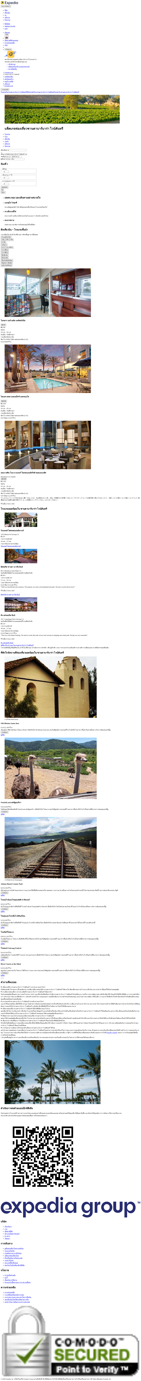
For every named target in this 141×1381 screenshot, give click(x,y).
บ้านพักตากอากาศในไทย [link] (13, 1253)
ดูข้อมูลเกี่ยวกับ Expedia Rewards (19, 66)
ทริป (6, 45)
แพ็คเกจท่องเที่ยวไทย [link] (12, 1255)
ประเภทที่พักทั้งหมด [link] (11, 1263)
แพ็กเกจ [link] (7, 84)
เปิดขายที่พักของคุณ (11, 40)
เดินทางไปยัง (5, 154)
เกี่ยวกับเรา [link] (8, 1226)
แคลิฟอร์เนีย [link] (9, 76)
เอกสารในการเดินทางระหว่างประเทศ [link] (17, 1302)
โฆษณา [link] (7, 1238)
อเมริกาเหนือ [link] (9, 81)
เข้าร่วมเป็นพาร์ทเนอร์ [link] (12, 1234)
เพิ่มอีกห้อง (5, 187)
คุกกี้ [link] (6, 1277)
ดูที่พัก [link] (3, 735)
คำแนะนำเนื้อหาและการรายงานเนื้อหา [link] (18, 1282)
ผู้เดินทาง (4, 159)
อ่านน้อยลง (5, 732)
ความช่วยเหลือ (10, 43)
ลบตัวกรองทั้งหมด (7, 265)
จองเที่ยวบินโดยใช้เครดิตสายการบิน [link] (17, 1299)
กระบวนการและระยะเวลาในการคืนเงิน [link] (18, 1297)
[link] (21, 10)
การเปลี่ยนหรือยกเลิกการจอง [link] (14, 1295)
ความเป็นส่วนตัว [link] (10, 1275)
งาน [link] (6, 1229)
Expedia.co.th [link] (9, 72)
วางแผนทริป (5, 89)
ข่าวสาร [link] (7, 1236)
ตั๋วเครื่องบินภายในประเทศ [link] (13, 1258)
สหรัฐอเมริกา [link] (9, 79)
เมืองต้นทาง (5, 150)
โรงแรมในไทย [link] (9, 1251)
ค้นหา (3, 192)
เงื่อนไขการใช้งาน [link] (11, 1280)
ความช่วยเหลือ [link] (10, 1292)
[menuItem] (13, 92)
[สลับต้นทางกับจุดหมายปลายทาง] (1, 152)
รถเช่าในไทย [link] (9, 1260)
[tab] (7, 134)
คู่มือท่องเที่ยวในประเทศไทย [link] (14, 1248)
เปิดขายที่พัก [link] (9, 1231)
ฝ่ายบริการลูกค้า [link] (112, 1032)
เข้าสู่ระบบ (8, 49)
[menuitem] (3, 239)
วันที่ (2, 156)
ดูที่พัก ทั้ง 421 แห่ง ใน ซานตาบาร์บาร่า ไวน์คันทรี (17, 645)
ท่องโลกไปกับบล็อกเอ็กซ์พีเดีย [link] (14, 1265)
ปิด (2, 190)
